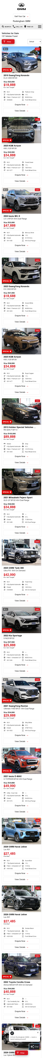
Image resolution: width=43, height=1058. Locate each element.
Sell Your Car (20, 16)
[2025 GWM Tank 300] (21, 552)
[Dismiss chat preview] (37, 1032)
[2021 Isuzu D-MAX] (21, 760)
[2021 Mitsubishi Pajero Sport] (21, 482)
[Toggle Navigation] (39, 26)
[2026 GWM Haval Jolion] (21, 831)
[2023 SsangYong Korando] (21, 271)
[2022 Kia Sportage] (21, 620)
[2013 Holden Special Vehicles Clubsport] (21, 411)
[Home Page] (21, 6)
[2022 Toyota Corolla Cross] (21, 966)
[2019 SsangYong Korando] (21, 59)
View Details (20, 110)
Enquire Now (20, 104)
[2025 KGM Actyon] (21, 130)
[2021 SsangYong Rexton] (21, 690)
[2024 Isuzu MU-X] (21, 200)
